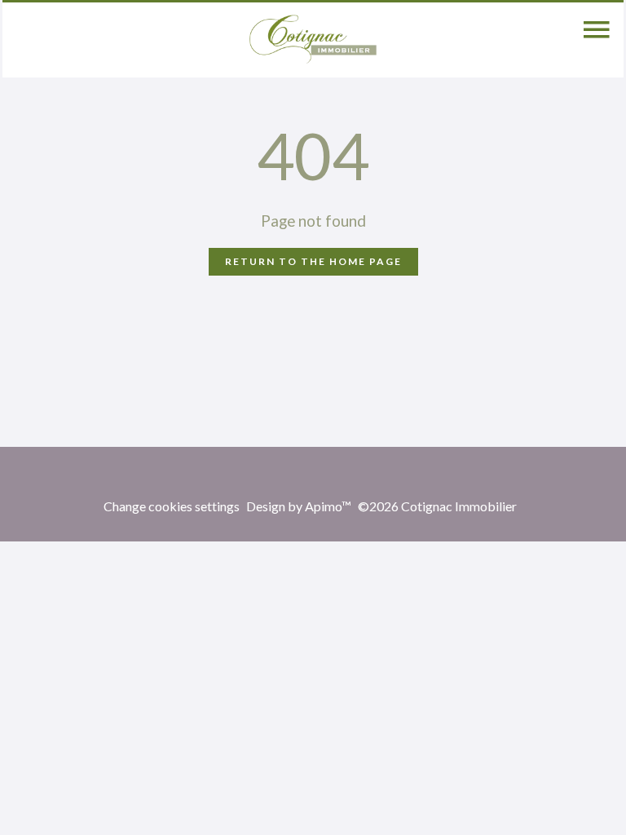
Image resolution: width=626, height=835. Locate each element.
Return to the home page (313, 261)
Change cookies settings (172, 506)
